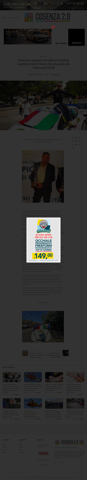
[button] (53, 27)
